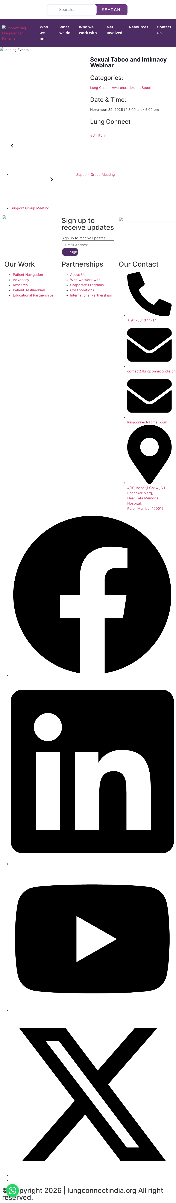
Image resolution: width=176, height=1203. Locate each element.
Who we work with (88, 30)
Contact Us (164, 30)
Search (111, 10)
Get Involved (114, 30)
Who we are (44, 33)
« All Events (99, 135)
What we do (64, 30)
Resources (139, 27)
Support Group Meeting (95, 174)
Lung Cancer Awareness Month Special (121, 87)
